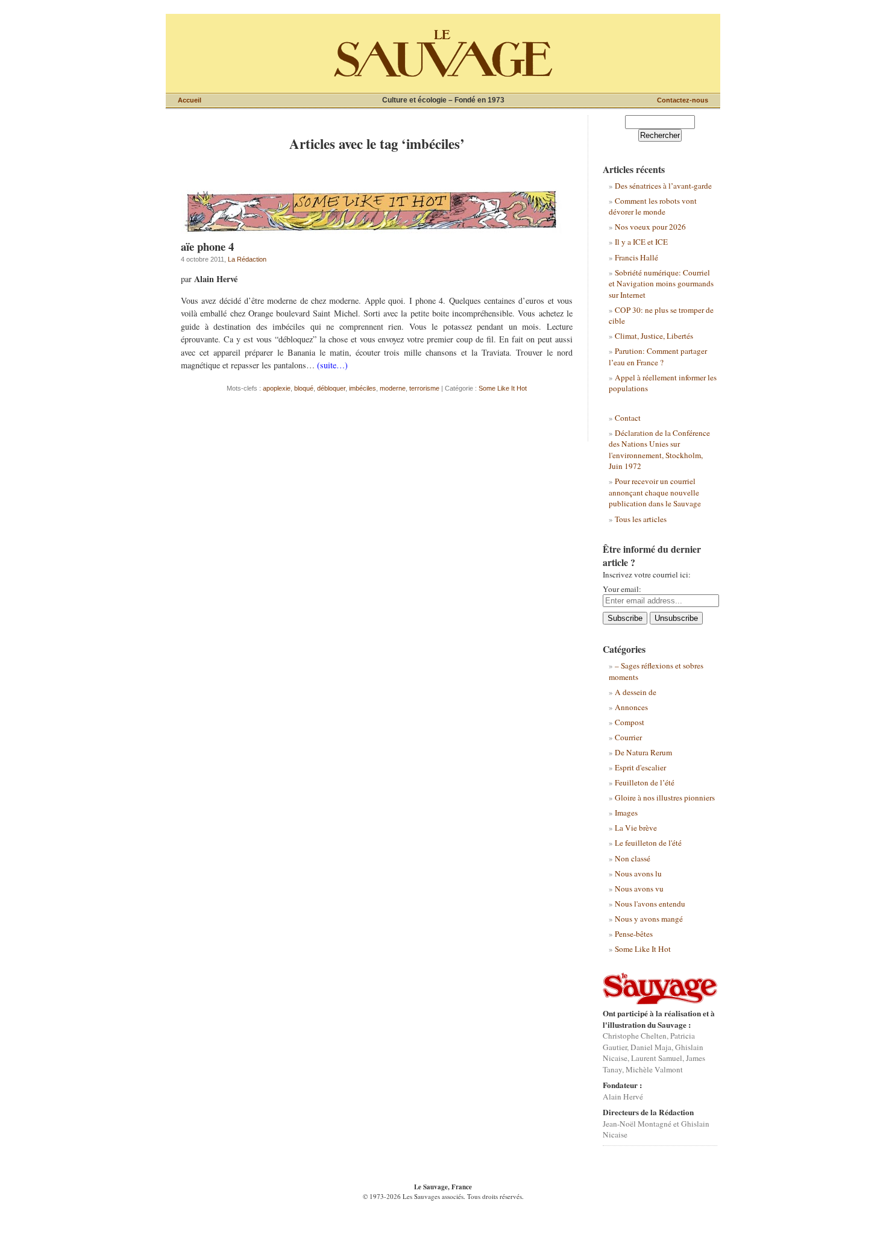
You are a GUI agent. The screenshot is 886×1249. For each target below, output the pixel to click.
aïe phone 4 (207, 246)
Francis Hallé (636, 257)
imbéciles (362, 388)
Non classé (632, 858)
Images (626, 812)
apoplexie (277, 388)
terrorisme (424, 388)
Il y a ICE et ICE (641, 241)
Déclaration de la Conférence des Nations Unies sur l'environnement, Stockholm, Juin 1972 (659, 449)
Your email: (622, 589)
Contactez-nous (682, 100)
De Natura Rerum (643, 752)
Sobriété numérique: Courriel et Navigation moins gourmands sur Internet (661, 283)
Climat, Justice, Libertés (654, 335)
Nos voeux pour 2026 (650, 226)
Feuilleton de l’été (644, 782)
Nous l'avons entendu (650, 903)
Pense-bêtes (634, 933)
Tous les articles (641, 519)
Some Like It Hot (503, 388)
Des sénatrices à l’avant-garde (663, 185)
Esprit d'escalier (640, 767)
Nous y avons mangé (649, 918)
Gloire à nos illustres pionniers (665, 797)
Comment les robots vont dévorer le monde (653, 206)
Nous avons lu (638, 873)
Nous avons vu (639, 888)
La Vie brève (636, 827)
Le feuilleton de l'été (648, 842)
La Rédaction (247, 259)
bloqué (303, 388)
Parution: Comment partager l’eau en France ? (658, 356)
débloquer (331, 388)
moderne (393, 388)
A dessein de (635, 692)
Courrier (628, 737)
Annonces (631, 707)
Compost (629, 722)
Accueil (189, 100)
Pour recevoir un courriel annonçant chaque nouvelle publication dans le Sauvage (655, 492)
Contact (628, 417)
